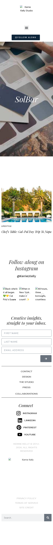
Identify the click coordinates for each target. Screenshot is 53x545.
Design (26, 376)
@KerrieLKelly (26, 276)
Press (26, 387)
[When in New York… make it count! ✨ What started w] (26, 294)
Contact (26, 371)
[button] (26, 27)
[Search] (48, 517)
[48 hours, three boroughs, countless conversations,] (42, 294)
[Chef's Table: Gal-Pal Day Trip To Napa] (26, 204)
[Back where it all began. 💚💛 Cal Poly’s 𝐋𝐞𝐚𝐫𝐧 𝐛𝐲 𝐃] (10, 294)
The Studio (26, 382)
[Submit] (46, 358)
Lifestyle (6, 226)
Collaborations (26, 393)
